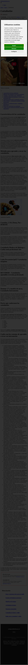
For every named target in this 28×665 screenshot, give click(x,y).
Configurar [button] (14, 51)
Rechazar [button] (14, 48)
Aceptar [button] (14, 45)
